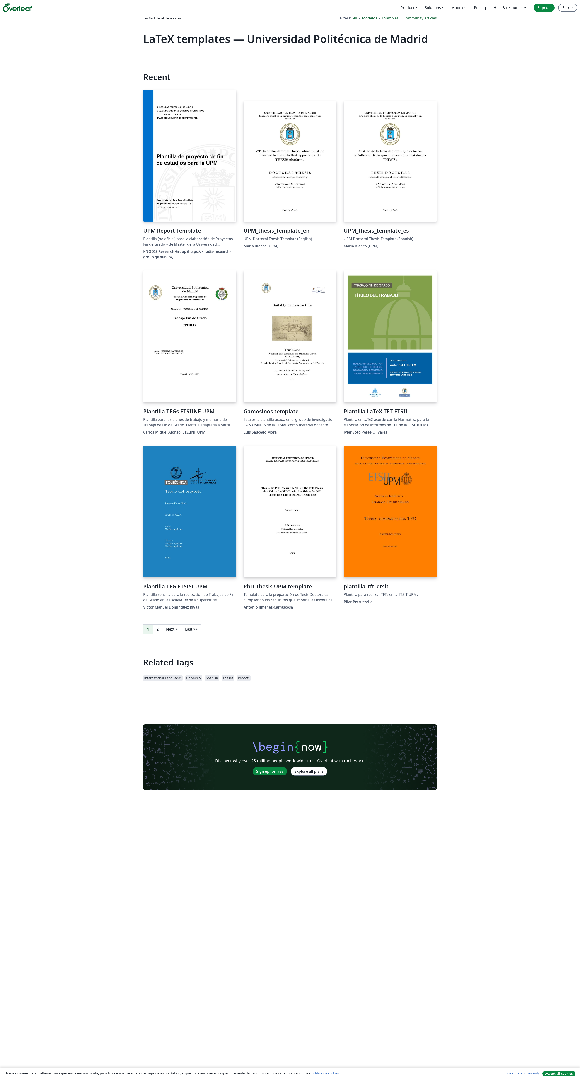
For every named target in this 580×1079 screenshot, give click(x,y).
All (355, 18)
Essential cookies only (523, 1073)
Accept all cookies (559, 1073)
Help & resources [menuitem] (508, 7)
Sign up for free (269, 771)
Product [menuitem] (407, 7)
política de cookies (325, 1073)
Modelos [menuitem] (458, 7)
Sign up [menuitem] (544, 7)
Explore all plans (309, 771)
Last (191, 629)
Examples (390, 18)
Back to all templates (162, 18)
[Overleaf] (17, 7)
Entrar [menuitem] (567, 7)
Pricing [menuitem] (480, 7)
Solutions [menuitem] (433, 7)
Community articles (420, 18)
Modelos (369, 18)
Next (172, 629)
